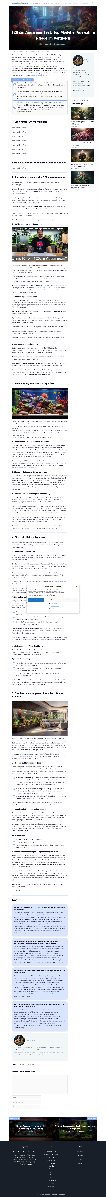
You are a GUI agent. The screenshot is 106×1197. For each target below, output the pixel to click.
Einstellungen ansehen (70, 600)
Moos (51, 1178)
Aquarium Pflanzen (51, 1157)
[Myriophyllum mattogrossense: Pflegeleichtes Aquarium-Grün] (82, 177)
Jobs (80, 1167)
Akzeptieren (36, 600)
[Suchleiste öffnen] (92, 3)
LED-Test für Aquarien (27, 467)
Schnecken (67, 3)
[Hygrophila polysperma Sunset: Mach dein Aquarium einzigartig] (82, 156)
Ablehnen (53, 600)
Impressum (53, 608)
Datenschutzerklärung (55, 606)
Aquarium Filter (51, 1151)
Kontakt (80, 1159)
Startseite (13, 51)
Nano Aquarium (56, 3)
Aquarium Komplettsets (41, 3)
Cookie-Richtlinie (54, 603)
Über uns (80, 1163)
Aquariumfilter (51, 1160)
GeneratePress (61, 1194)
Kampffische (51, 1172)
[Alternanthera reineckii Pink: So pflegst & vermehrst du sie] (82, 135)
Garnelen (76, 3)
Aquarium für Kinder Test (28, 756)
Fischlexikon (85, 3)
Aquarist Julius (30, 1040)
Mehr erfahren (27, 1164)
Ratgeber (51, 1183)
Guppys (51, 1169)
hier (49, 213)
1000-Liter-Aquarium (38, 288)
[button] (77, 586)
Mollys (51, 1175)
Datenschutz (80, 1155)
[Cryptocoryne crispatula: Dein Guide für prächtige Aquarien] (82, 114)
